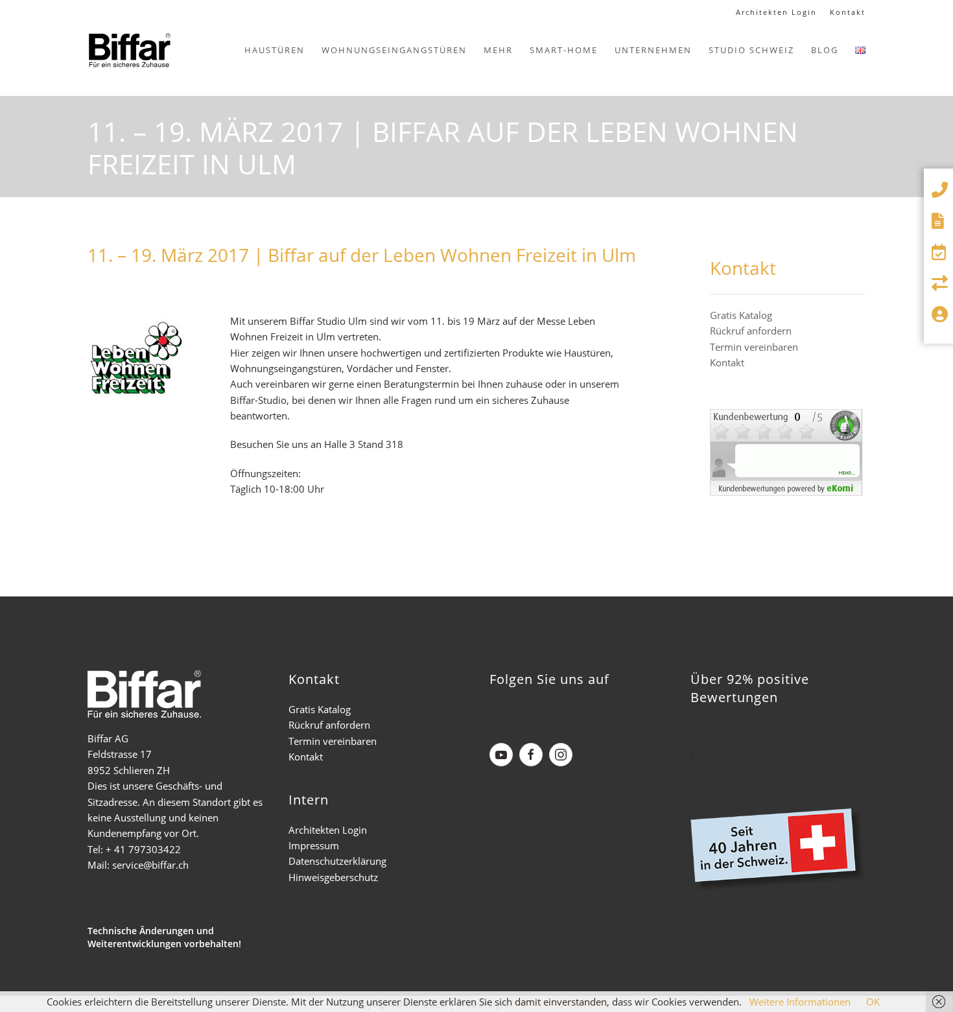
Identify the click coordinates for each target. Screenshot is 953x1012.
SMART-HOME (564, 50)
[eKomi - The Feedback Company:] (786, 451)
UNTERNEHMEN (653, 50)
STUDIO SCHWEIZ (751, 50)
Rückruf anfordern (751, 330)
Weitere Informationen (800, 1001)
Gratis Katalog (741, 315)
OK (873, 1001)
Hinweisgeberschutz (333, 877)
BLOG (824, 50)
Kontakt (847, 12)
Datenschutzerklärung (337, 860)
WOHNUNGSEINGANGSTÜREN (394, 50)
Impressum (313, 845)
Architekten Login (776, 12)
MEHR (498, 50)
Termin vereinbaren (754, 346)
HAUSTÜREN (274, 50)
